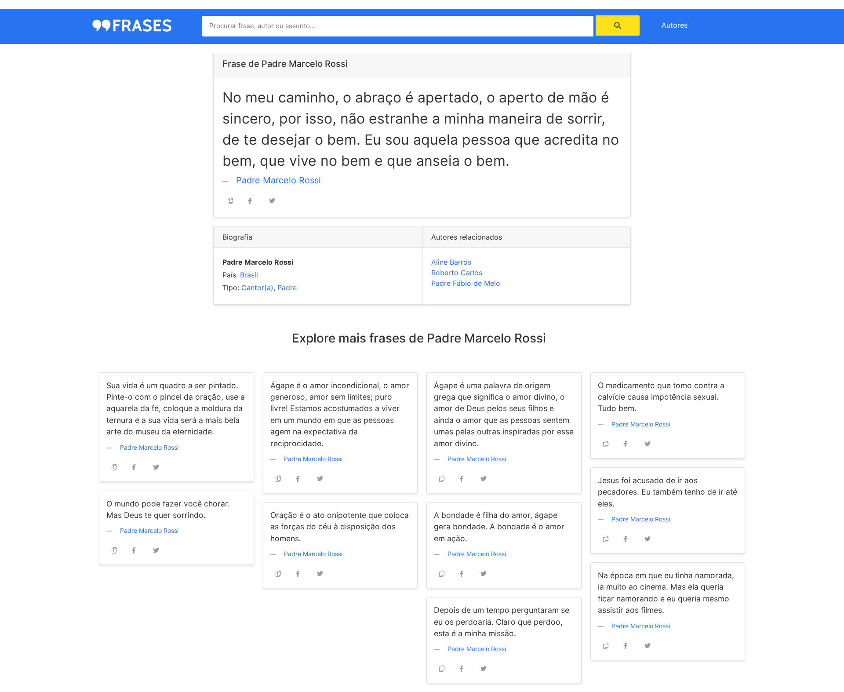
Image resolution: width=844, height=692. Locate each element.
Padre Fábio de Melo (465, 283)
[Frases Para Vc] (131, 24)
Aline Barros (451, 262)
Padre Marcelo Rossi (278, 180)
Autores (675, 25)
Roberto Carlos (456, 272)
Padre (287, 287)
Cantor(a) (257, 287)
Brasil (249, 274)
